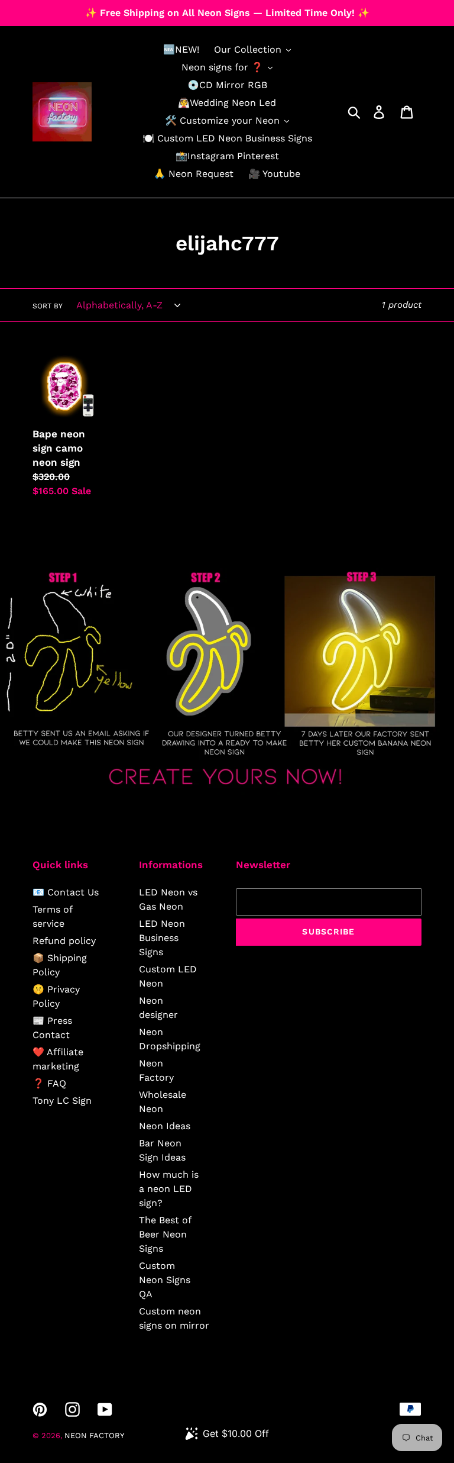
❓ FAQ (49, 1083)
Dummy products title (99, 9)
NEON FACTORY (94, 1435)
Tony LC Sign (62, 1100)
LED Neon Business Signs (162, 938)
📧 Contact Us (66, 892)
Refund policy (64, 940)
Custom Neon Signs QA (164, 1280)
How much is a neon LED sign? (169, 1189)
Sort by (48, 306)
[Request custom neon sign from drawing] (227, 792)
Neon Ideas (164, 1126)
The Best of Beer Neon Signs (165, 1234)
